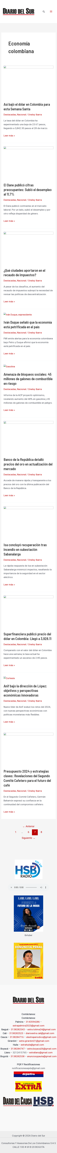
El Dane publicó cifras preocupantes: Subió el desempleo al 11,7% (28, 189)
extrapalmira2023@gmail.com (28, 1025)
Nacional (21, 114)
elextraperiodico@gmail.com (41, 1037)
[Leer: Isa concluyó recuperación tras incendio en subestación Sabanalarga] (28, 522)
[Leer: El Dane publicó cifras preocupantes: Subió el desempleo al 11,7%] (28, 162)
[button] (44, 11)
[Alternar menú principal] (51, 11)
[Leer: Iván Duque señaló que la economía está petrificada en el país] (18, 314)
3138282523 (16, 1033)
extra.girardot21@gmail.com (34, 1041)
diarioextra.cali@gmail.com (40, 1033)
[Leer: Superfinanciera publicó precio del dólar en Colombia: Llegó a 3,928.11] (28, 611)
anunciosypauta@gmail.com (42, 1056)
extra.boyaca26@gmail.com (41, 1048)
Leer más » (9, 135)
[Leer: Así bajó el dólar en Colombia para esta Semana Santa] (28, 82)
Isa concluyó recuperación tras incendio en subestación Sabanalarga (25, 549)
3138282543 (18, 1029)
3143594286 (33, 1021)
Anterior (28, 826)
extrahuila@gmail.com (32, 1044)
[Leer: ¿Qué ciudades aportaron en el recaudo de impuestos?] (28, 248)
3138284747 (18, 1048)
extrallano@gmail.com (41, 1052)
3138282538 (17, 1056)
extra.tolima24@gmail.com (41, 1029)
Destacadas (10, 114)
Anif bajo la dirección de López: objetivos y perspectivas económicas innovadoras (25, 690)
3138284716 (17, 1037)
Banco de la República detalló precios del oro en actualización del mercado (28, 464)
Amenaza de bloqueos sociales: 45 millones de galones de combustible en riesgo (28, 379)
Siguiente (28, 837)
